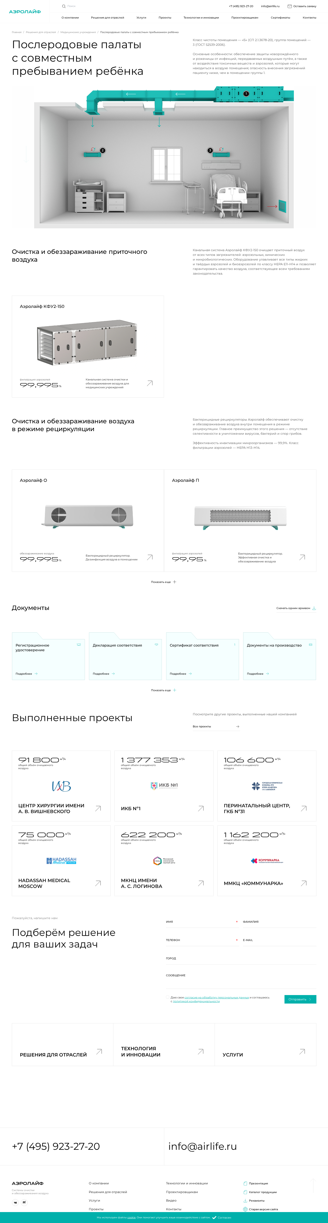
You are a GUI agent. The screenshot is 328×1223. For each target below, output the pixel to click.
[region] (241, 980)
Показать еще (161, 690)
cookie (131, 1217)
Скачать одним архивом (293, 608)
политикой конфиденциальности (196, 1001)
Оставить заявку (304, 6)
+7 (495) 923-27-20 (241, 6)
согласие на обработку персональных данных (217, 997)
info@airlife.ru (270, 6)
